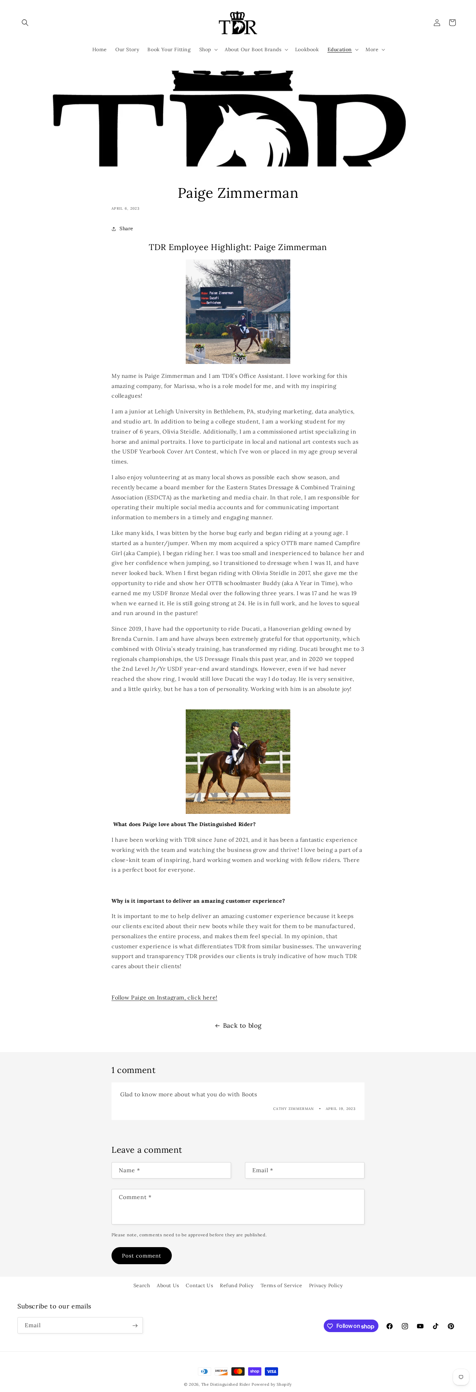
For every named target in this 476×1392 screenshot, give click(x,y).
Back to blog (242, 1025)
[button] (25, 22)
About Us (168, 1285)
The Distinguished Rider (226, 1384)
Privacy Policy (326, 1285)
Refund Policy (237, 1285)
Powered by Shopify (272, 1384)
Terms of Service (281, 1285)
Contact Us (199, 1285)
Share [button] (126, 228)
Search (141, 1285)
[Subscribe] (135, 1325)
